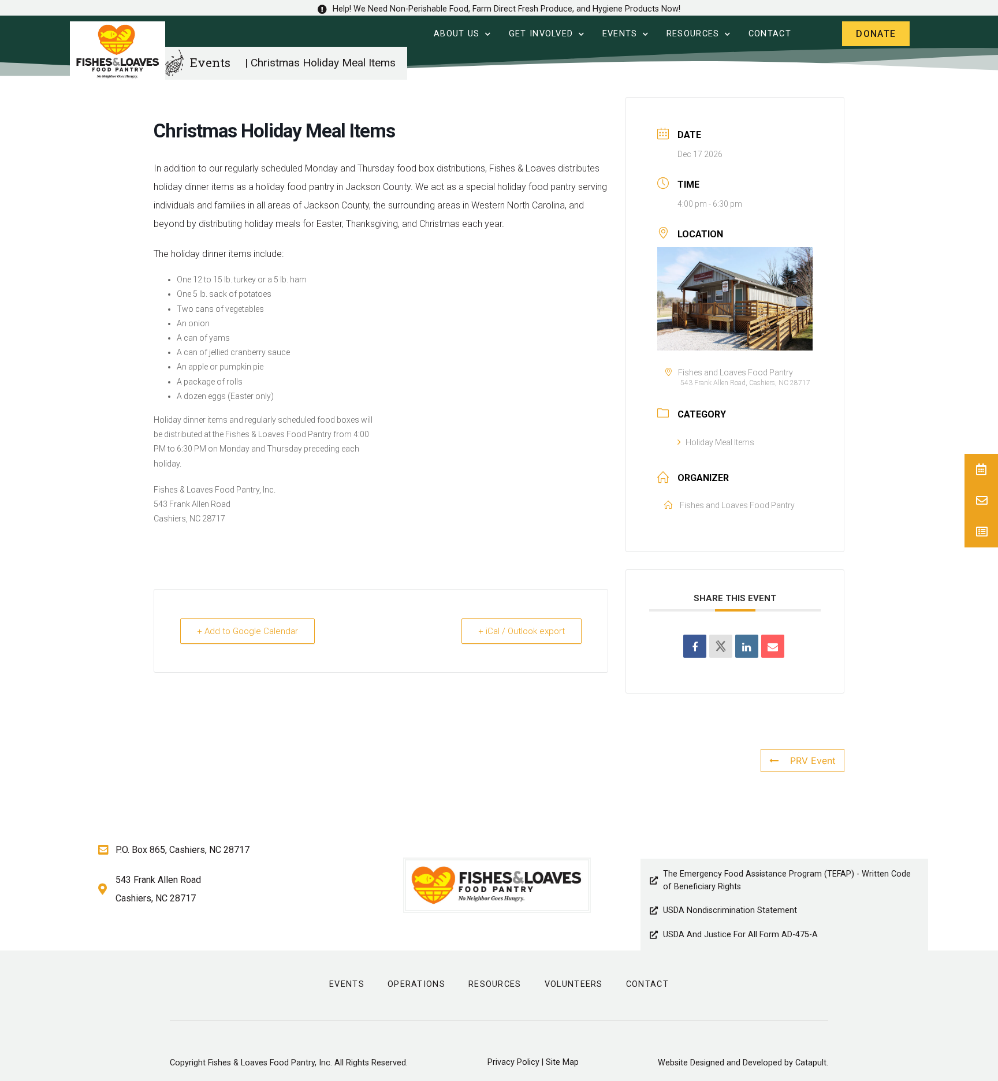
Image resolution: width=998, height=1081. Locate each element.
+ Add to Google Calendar (247, 631)
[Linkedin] (746, 646)
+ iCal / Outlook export (521, 631)
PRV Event (813, 760)
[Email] (772, 646)
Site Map (562, 1062)
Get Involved (541, 34)
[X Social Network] (720, 646)
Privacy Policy (513, 1062)
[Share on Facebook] (694, 646)
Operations (416, 984)
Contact (769, 34)
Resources (693, 34)
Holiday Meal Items (720, 442)
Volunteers (574, 984)
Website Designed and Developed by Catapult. (743, 1063)
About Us (456, 34)
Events (620, 34)
